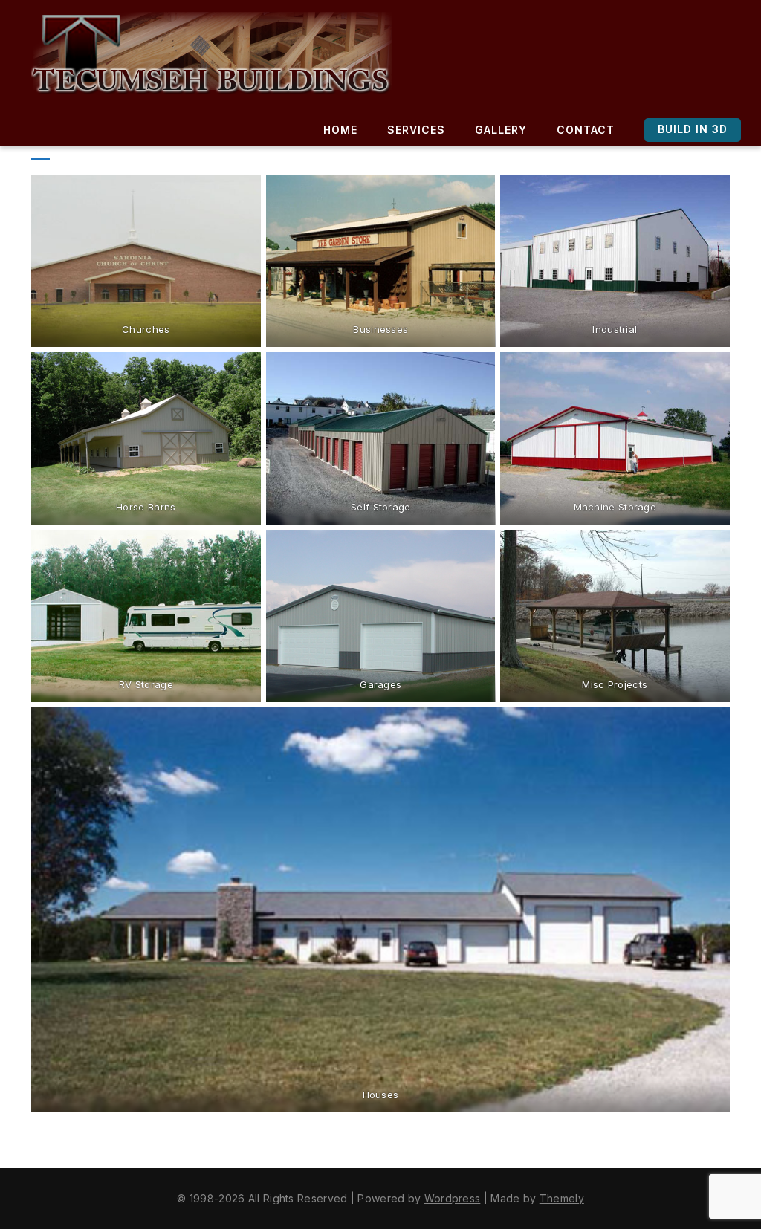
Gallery (501, 129)
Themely (562, 1198)
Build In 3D (693, 129)
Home (340, 129)
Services (416, 129)
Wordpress (452, 1198)
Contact (586, 129)
